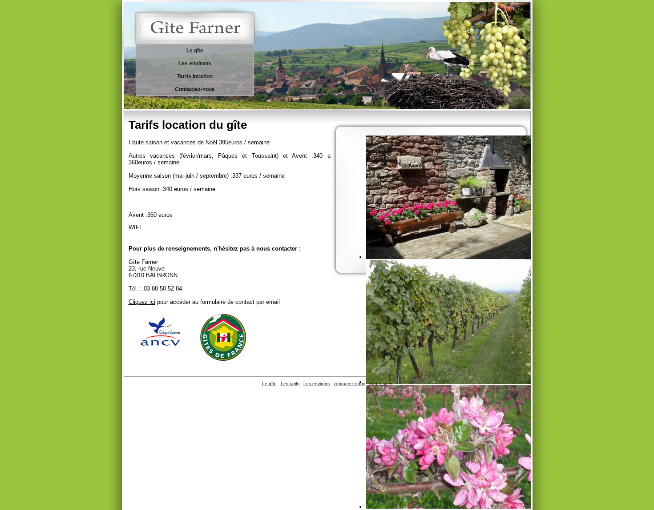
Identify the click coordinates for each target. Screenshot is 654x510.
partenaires (380, 383)
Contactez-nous (195, 89)
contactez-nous (349, 383)
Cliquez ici (142, 302)
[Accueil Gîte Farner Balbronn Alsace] (201, 22)
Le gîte (194, 51)
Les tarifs (290, 383)
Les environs (194, 63)
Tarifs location (195, 76)
